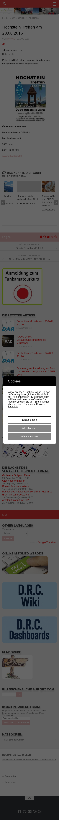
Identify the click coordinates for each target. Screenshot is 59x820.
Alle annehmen (29, 436)
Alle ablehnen (29, 428)
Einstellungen (29, 420)
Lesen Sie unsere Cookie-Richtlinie (26, 405)
